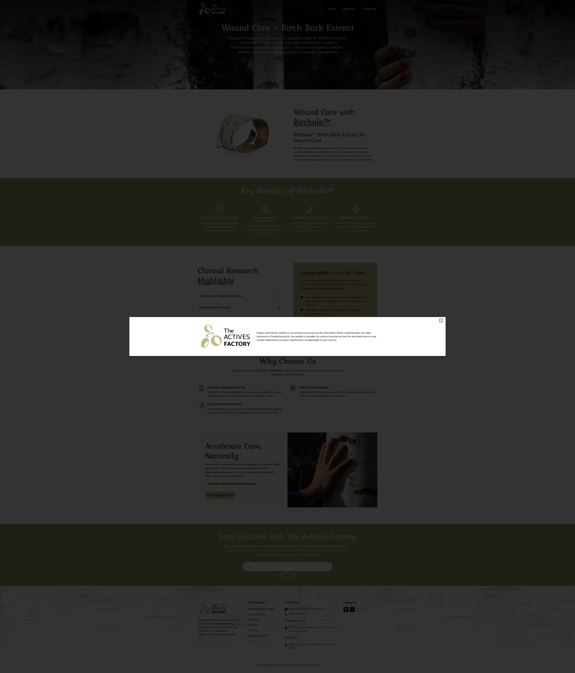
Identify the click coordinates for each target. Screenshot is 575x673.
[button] (440, 320)
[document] (287, 336)
